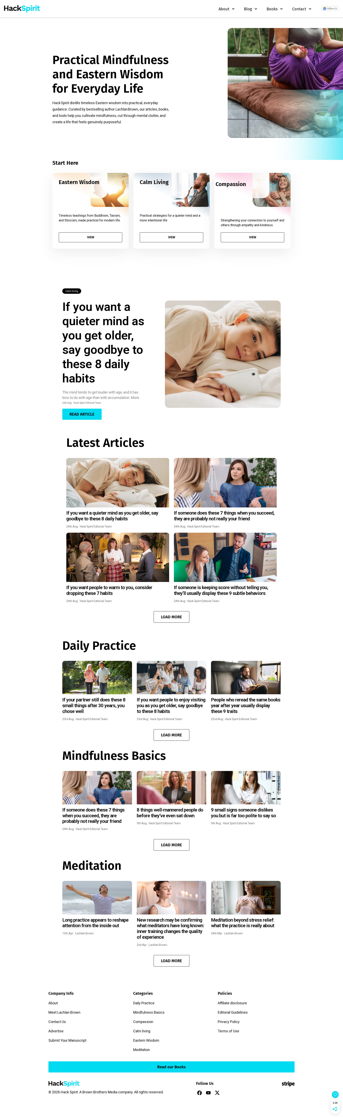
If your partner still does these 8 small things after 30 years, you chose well (93, 705)
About (53, 1003)
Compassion (143, 1022)
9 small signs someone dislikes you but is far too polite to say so (243, 812)
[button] (171, 617)
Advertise (56, 1031)
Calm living (72, 291)
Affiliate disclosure (232, 1003)
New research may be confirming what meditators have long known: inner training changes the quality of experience (170, 928)
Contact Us (57, 1022)
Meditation (141, 1050)
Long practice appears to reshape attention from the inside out (95, 923)
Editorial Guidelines (233, 1012)
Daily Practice (143, 1003)
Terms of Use (228, 1031)
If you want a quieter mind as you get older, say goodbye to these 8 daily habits (103, 342)
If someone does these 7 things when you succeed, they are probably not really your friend (224, 516)
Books (272, 9)
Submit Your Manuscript (67, 1040)
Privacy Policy (229, 1022)
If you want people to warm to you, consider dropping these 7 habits (109, 590)
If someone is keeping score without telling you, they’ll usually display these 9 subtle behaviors (221, 590)
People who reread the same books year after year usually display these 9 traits (245, 705)
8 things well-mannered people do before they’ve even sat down (170, 812)
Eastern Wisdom (146, 1040)
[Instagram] (226, 1092)
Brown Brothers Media (99, 1092)
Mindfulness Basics (149, 1012)
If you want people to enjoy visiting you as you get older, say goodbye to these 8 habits (171, 705)
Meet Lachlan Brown (64, 1012)
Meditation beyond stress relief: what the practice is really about (242, 923)
